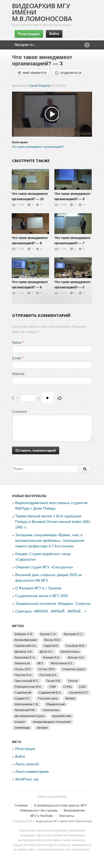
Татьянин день (48, 698)
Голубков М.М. (75, 645)
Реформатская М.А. (28, 686)
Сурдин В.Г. (22, 698)
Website (18, 374)
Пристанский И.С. (27, 680)
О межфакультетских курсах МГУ (60, 805)
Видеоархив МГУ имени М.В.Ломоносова (64, 821)
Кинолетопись (70, 651)
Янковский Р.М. (25, 710)
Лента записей (27, 764)
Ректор (73, 680)
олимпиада (22, 727)
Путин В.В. (53, 680)
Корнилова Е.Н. (25, 657)
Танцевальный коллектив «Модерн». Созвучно (53, 604)
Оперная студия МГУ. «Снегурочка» (44, 567)
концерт (20, 721)
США (82, 686)
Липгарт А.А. (75, 657)
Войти (54, 34)
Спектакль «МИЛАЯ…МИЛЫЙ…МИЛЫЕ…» (50, 611)
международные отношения (52, 721)
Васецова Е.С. (73, 634)
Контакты (66, 816)
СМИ (52, 686)
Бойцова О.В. (24, 634)
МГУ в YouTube (41, 816)
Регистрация (29, 34)
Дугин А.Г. (46, 651)
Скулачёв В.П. (78, 692)
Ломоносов (22, 663)
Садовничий (23, 692)
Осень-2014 (46, 669)
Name (16, 343)
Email (16, 358)
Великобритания (26, 639)
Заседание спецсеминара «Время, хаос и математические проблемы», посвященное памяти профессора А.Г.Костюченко (49, 540)
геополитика (51, 710)
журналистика (61, 715)
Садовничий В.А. (50, 692)
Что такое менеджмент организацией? (38, 146)
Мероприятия (74, 810)
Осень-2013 (23, 669)
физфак (42, 727)
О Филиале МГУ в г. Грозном (38, 588)
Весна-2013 (52, 639)
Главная (20, 805)
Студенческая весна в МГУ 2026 (41, 596)
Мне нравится (34, 72)
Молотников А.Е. (62, 663)
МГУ (40, 663)
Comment (19, 412)
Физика (70, 698)
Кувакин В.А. (51, 657)
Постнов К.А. (48, 675)
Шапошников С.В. (27, 704)
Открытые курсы (73, 669)
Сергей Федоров (39, 85)
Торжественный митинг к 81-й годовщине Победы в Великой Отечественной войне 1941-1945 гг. (53, 521)
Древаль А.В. (23, 651)
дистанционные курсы (30, 715)
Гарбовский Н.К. (25, 645)
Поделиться (70, 72)
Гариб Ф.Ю (51, 645)
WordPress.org (26, 779)
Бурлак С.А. (48, 634)
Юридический (55, 704)
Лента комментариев (32, 772)
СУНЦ (67, 686)
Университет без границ (38, 810)
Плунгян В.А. (23, 675)
